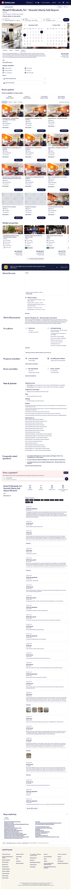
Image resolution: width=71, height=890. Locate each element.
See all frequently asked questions (33, 465)
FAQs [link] (17, 858)
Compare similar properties (36, 258)
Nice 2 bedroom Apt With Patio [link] (42, 831)
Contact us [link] (18, 861)
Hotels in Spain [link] (5, 875)
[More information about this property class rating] (6, 12)
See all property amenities (31, 363)
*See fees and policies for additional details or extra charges (37, 352)
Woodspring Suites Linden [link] (10, 829)
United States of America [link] (11, 843)
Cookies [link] (45, 861)
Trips (59, 2)
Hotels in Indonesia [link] (6, 859)
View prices (18, 130)
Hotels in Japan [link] (5, 862)
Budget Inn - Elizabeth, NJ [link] (41, 833)
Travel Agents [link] (33, 866)
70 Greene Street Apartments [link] (42, 826)
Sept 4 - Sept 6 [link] (61, 97)
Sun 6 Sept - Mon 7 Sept (31, 20)
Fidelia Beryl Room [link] (39, 830)
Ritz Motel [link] (37, 829)
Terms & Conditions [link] (48, 856)
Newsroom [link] (32, 860)
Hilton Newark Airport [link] (9, 826)
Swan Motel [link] (38, 834)
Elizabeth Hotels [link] (25, 843)
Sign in (67, 2)
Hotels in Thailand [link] (5, 871)
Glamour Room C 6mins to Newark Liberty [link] (14, 835)
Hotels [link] (3, 843)
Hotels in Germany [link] (6, 868)
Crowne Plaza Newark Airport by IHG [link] (12, 828)
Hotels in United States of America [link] (7, 857)
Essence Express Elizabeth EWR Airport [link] (13, 830)
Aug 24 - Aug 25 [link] (27, 97)
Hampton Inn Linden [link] (9, 823)
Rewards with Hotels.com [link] (63, 863)
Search (66, 19)
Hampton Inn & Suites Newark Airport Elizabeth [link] (15, 834)
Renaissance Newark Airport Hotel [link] (12, 821)
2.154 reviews (6, 495)
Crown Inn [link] (37, 821)
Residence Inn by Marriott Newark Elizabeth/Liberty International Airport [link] (16, 825)
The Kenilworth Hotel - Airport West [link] (43, 828)
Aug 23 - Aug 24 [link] (9, 97)
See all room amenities (30, 375)
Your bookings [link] (19, 856)
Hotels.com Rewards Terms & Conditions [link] (50, 867)
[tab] (6, 817)
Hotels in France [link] (5, 866)
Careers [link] (59, 858)
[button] (27, 32)
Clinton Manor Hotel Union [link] (41, 835)
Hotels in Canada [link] (5, 873)
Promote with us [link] (33, 864)
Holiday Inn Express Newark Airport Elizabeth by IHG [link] (16, 836)
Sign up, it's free (64, 267)
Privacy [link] (45, 858)
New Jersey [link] (19, 843)
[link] (66, 7)
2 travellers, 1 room (50, 20)
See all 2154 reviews (32, 808)
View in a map (29, 293)
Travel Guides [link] (60, 861)
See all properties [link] (9, 6)
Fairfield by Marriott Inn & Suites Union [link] (13, 838)
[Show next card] (68, 241)
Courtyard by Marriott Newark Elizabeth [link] (44, 824)
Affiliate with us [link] (33, 857)
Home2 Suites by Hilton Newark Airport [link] (13, 833)
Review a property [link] (20, 863)
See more (27, 313)
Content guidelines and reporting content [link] (48, 864)
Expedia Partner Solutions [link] (35, 862)
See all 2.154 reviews (7, 62)
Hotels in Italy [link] (5, 864)
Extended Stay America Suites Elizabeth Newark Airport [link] (48, 823)
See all (4, 75)
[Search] (66, 479)
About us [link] (59, 856)
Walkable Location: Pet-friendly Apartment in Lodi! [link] (47, 836)
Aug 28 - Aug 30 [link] (44, 97)
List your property (45, 2)
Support (54, 2)
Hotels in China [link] (5, 877)
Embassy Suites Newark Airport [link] (11, 831)
